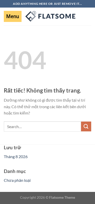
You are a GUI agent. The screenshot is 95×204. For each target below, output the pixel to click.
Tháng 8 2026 (16, 156)
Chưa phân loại (17, 180)
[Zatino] (50, 16)
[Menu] (13, 16)
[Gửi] (86, 126)
